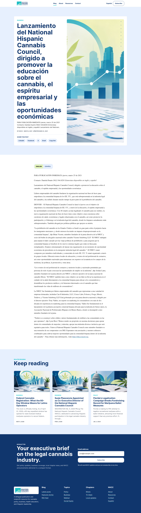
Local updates (91, 498)
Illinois (88, 492)
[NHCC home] (22, 3)
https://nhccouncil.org (80, 336)
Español (109, 3)
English (39, 166)
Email (44, 140)
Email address (83, 449)
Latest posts (46, 492)
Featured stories (47, 495)
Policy (66, 492)
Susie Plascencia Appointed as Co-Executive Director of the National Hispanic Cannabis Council (69, 402)
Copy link (52, 140)
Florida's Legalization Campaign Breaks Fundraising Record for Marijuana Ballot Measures (108, 402)
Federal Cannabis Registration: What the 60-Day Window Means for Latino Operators (31, 402)
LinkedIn (21, 140)
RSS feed (45, 498)
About (61, 3)
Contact (78, 3)
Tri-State (89, 495)
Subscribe (118, 3)
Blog (54, 3)
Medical (67, 498)
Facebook (31, 140)
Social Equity (68, 501)
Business (67, 495)
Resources (69, 3)
